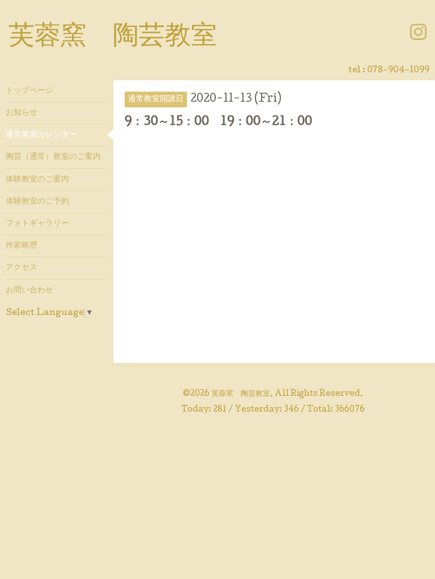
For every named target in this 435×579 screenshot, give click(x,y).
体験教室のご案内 (37, 179)
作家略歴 (21, 245)
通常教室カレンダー (41, 135)
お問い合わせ (29, 290)
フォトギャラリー (37, 223)
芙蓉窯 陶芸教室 (112, 38)
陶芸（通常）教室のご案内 (53, 157)
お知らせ (21, 113)
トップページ (29, 91)
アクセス (21, 268)
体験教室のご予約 (37, 201)
